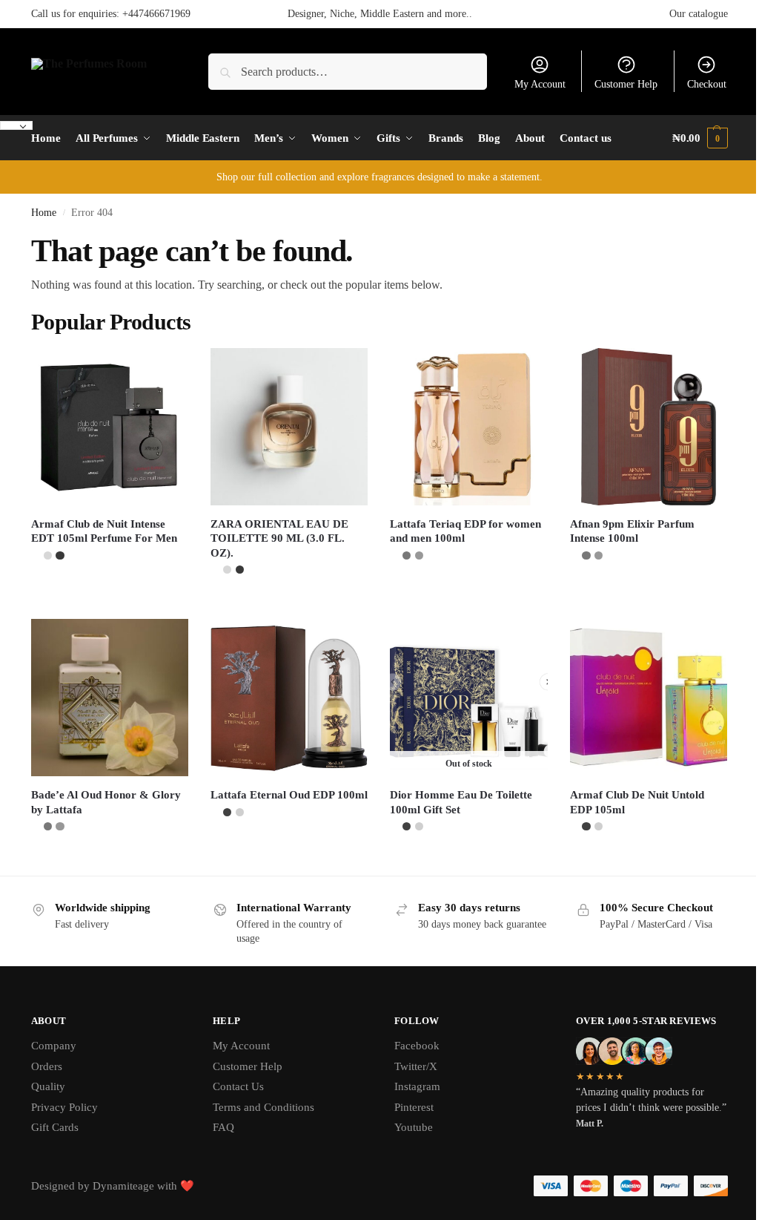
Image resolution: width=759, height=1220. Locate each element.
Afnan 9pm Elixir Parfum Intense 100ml (632, 531)
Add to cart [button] (110, 589)
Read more (469, 860)
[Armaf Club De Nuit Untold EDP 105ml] (648, 697)
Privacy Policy (64, 1107)
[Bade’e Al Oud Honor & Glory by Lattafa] (109, 697)
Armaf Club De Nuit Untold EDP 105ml (637, 802)
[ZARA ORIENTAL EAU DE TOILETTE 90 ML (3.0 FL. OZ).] (289, 426)
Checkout (706, 84)
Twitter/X (415, 1066)
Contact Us (238, 1086)
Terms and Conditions (263, 1107)
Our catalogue (698, 13)
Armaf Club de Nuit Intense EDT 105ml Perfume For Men (104, 531)
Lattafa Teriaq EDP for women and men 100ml (465, 531)
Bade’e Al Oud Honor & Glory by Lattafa (106, 802)
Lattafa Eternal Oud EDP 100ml (289, 795)
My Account (540, 84)
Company (53, 1046)
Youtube (413, 1127)
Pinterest (414, 1107)
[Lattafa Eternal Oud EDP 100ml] (289, 697)
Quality (48, 1086)
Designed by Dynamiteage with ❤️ (112, 1186)
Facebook (417, 1046)
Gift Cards (55, 1127)
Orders (46, 1066)
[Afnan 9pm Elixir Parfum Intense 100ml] (648, 426)
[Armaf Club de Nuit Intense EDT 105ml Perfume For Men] (109, 426)
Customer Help (625, 84)
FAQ (223, 1127)
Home (43, 212)
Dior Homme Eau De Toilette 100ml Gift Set (461, 802)
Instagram (417, 1086)
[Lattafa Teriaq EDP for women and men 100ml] (468, 426)
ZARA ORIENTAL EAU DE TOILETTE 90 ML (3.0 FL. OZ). (279, 538)
